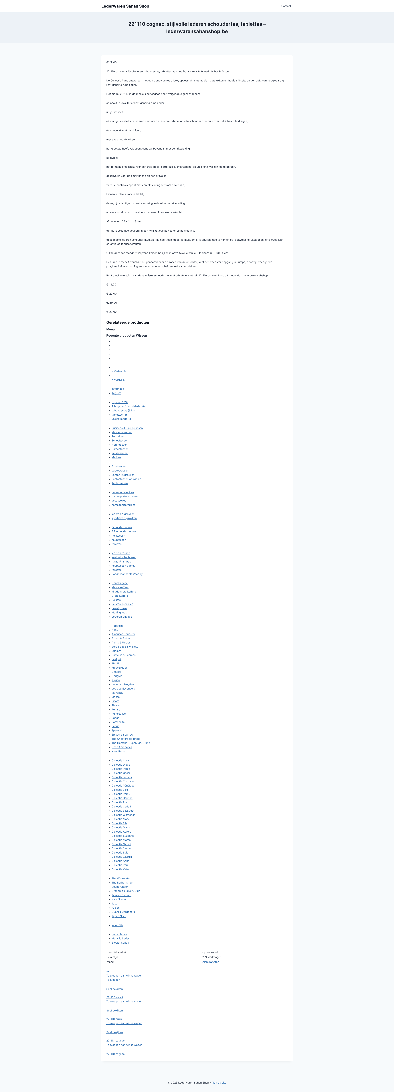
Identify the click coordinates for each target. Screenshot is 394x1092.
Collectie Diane (121, 827)
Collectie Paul (120, 865)
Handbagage (120, 583)
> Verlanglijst (120, 371)
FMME (115, 663)
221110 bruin (114, 1019)
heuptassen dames (123, 565)
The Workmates (121, 878)
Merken (116, 457)
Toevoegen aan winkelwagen (124, 975)
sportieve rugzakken (124, 518)
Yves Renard (119, 751)
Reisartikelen (120, 453)
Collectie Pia (119, 802)
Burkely (116, 650)
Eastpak (116, 659)
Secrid (115, 726)
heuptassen (119, 539)
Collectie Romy (121, 793)
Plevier (116, 705)
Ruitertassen (119, 713)
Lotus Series (119, 934)
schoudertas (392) (123, 410)
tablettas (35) (120, 414)
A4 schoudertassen (124, 531)
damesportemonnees (125, 496)
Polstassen (118, 535)
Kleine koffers (120, 587)
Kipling (116, 680)
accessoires (119, 500)
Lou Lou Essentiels (123, 688)
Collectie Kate (120, 869)
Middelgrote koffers (124, 591)
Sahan (115, 717)
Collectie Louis (121, 760)
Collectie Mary (120, 819)
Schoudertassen (122, 527)
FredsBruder (119, 667)
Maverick (117, 692)
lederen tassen (121, 553)
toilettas (117, 544)
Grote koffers (120, 595)
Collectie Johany (122, 777)
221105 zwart (114, 997)
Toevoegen (113, 979)
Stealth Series (120, 942)
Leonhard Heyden (123, 684)
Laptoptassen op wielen (126, 479)
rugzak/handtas (121, 561)
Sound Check (120, 886)
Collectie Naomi (121, 844)
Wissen (141, 335)
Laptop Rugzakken (123, 474)
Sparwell (117, 730)
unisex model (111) (123, 418)
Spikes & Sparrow (122, 734)
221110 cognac (115, 1054)
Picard (115, 701)
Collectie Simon (121, 848)
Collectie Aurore (121, 831)
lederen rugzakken (123, 514)
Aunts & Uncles (121, 642)
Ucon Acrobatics (122, 747)
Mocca (116, 696)
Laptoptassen (120, 470)
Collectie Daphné (122, 798)
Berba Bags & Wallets (125, 646)
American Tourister (123, 634)
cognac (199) (120, 402)
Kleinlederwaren (122, 432)
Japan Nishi (119, 916)
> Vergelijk (118, 379)
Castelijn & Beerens (124, 655)
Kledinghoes (119, 612)
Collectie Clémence (123, 814)
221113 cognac (115, 1040)
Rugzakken (118, 436)
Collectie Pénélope (123, 785)
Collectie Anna (120, 860)
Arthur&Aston (210, 961)
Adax (115, 629)
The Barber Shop (122, 882)
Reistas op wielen (122, 604)
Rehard (116, 709)
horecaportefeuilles (123, 504)
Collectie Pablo (121, 768)
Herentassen (119, 444)
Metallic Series (121, 938)
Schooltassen (120, 440)
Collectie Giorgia (122, 856)
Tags (116, 393)
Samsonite (118, 722)
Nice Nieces (119, 899)
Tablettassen (120, 483)
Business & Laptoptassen (127, 428)
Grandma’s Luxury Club (126, 890)
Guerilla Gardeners (123, 911)
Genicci (116, 671)
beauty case (119, 608)
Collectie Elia (119, 823)
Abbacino (117, 625)
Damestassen (120, 449)
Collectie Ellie (120, 789)
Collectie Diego (121, 764)
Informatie (118, 388)
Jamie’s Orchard (121, 895)
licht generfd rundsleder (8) (129, 406)
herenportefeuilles (123, 492)
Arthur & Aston (121, 638)
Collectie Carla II (121, 806)
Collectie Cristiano (123, 781)
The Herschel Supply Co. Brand (131, 742)
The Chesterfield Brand (126, 738)
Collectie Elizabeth (123, 810)
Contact (286, 6)
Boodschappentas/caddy (127, 574)
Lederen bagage (122, 616)
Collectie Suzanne (123, 835)
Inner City (117, 925)
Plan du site (219, 1082)
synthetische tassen (124, 557)
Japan (115, 903)
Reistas (116, 599)
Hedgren (117, 675)
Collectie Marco (121, 839)
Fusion (116, 907)
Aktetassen (119, 466)
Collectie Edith (120, 852)
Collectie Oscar (121, 773)
